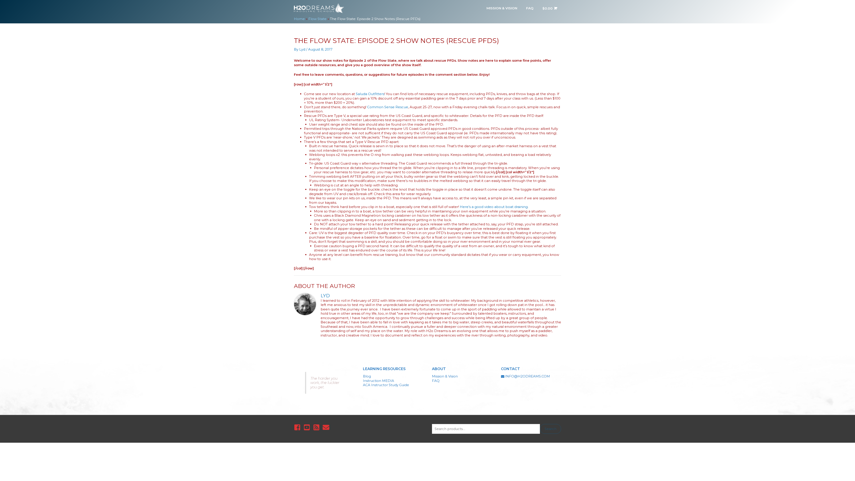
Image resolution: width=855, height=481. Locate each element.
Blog (367, 376)
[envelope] (327, 427)
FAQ (436, 381)
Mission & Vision (445, 376)
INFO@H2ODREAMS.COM (527, 376)
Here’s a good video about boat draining (494, 207)
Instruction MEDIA (378, 381)
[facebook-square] (298, 427)
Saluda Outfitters (370, 94)
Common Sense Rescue (387, 107)
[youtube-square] (307, 427)
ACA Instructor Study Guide (386, 385)
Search (550, 429)
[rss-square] (317, 427)
